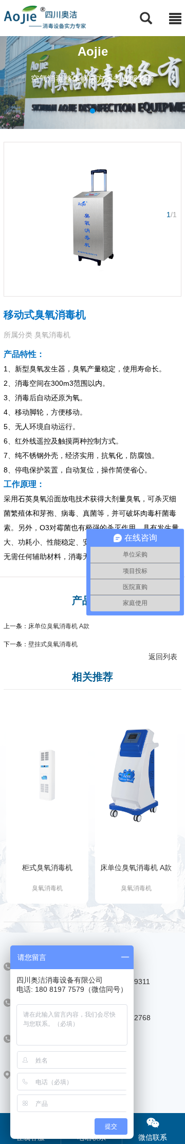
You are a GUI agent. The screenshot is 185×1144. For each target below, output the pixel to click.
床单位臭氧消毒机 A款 (58, 626)
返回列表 (163, 656)
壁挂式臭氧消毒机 (53, 644)
